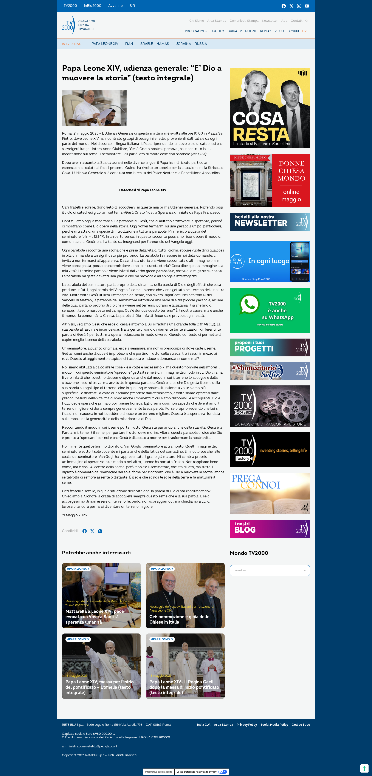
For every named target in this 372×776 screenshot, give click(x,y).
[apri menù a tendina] (206, 31)
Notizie (251, 31)
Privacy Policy (247, 725)
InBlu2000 (92, 6)
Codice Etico (301, 725)
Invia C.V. (204, 725)
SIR (132, 6)
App (284, 21)
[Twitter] (291, 6)
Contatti (297, 21)
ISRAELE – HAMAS (154, 44)
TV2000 (70, 6)
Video (279, 31)
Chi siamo (196, 21)
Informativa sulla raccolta (158, 771)
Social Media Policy (274, 725)
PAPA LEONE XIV (105, 44)
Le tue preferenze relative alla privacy (197, 771)
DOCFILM (217, 31)
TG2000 (293, 31)
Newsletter (270, 21)
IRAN (129, 44)
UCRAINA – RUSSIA (191, 44)
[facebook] (85, 531)
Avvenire (115, 6)
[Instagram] (299, 6)
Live (305, 31)
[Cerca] (306, 21)
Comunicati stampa (244, 21)
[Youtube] (307, 6)
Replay (265, 31)
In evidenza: (71, 44)
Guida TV (235, 31)
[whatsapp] (100, 531)
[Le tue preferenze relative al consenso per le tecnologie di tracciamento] (364, 768)
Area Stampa (223, 725)
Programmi (194, 31)
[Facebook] (284, 6)
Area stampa (216, 21)
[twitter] (92, 531)
